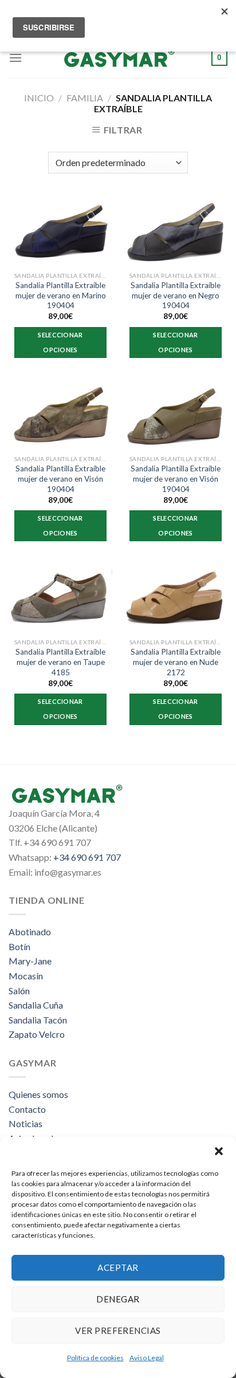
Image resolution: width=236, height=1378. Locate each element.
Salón (19, 990)
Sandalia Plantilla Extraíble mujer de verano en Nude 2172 (176, 661)
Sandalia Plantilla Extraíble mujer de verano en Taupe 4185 (60, 661)
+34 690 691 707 (87, 857)
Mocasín (26, 975)
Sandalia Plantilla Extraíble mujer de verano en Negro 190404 (176, 295)
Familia (84, 97)
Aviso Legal (146, 1357)
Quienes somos (38, 1094)
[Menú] (15, 58)
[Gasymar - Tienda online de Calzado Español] (118, 58)
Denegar (117, 1299)
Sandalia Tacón (38, 1019)
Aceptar (117, 1267)
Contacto (27, 1109)
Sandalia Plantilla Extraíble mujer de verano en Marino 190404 (60, 295)
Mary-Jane (30, 960)
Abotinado (30, 931)
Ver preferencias (117, 1330)
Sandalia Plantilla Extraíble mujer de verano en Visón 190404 (60, 478)
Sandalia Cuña (36, 1004)
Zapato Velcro (37, 1034)
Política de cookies (95, 1357)
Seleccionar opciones (60, 342)
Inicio (39, 97)
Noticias (25, 1123)
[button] (219, 1151)
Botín (19, 946)
